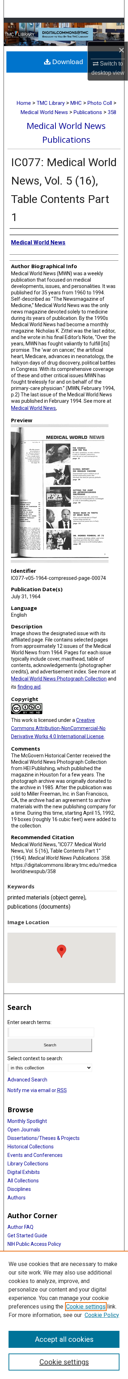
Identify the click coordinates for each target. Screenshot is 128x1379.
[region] (64, 1315)
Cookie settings (86, 1306)
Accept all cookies (64, 1339)
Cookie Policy (102, 1315)
